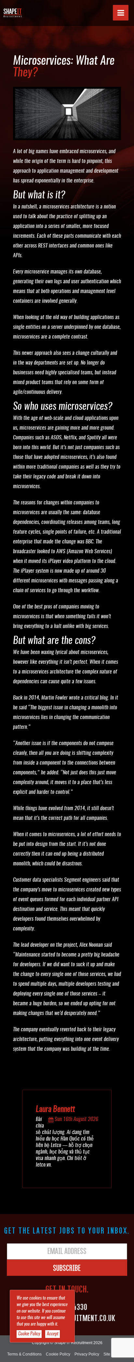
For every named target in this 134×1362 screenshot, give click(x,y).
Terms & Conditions (24, 1354)
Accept (52, 1334)
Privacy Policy (86, 1354)
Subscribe (67, 1267)
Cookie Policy (58, 1354)
